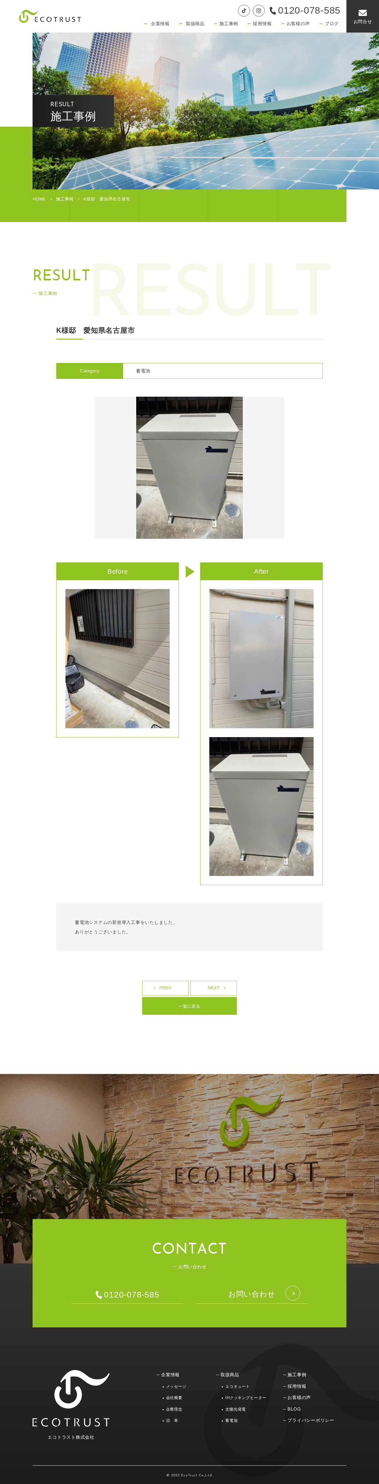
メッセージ (176, 1386)
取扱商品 (230, 1374)
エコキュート (237, 1386)
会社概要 (174, 1397)
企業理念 (174, 1409)
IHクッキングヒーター (245, 1397)
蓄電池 (231, 1420)
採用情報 (297, 1386)
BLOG (294, 1408)
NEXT (214, 987)
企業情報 (170, 1374)
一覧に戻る (189, 1006)
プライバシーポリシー (311, 1420)
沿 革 (172, 1420)
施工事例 (64, 199)
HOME (39, 199)
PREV (165, 987)
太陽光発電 (235, 1409)
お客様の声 (299, 1397)
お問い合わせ (251, 1294)
